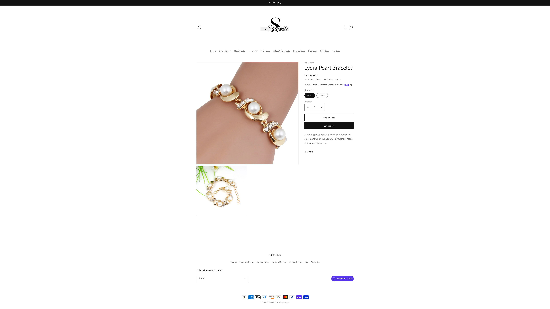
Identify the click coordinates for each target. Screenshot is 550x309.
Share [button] (310, 151)
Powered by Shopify (282, 302)
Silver (322, 95)
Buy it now (329, 125)
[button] (199, 27)
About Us (315, 262)
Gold (309, 95)
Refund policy (262, 262)
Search (234, 262)
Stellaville (270, 302)
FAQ (306, 262)
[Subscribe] (244, 278)
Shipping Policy (246, 262)
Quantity (308, 102)
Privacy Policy (295, 262)
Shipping (319, 79)
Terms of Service (279, 262)
